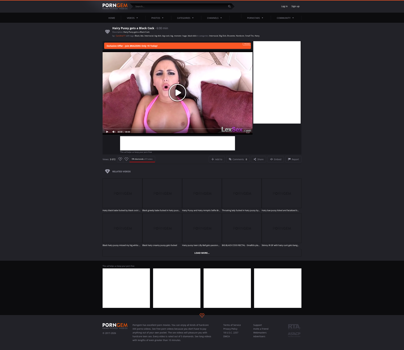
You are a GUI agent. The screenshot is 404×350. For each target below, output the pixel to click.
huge (184, 35)
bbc (142, 35)
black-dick (192, 35)
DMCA (226, 336)
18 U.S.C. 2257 (230, 332)
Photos (155, 17)
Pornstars (253, 17)
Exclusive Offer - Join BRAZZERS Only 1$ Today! (132, 45)
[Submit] (231, 6)
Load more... (202, 252)
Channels (213, 17)
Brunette (231, 35)
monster (177, 35)
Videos (131, 17)
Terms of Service (232, 324)
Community (284, 17)
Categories (183, 17)
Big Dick (222, 35)
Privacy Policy (230, 328)
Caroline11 (121, 35)
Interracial (149, 35)
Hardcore (240, 35)
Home (111, 17)
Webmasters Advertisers (260, 334)
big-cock (165, 35)
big (171, 35)
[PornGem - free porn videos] (115, 6)
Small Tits (249, 35)
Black (137, 35)
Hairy (257, 35)
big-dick (157, 35)
